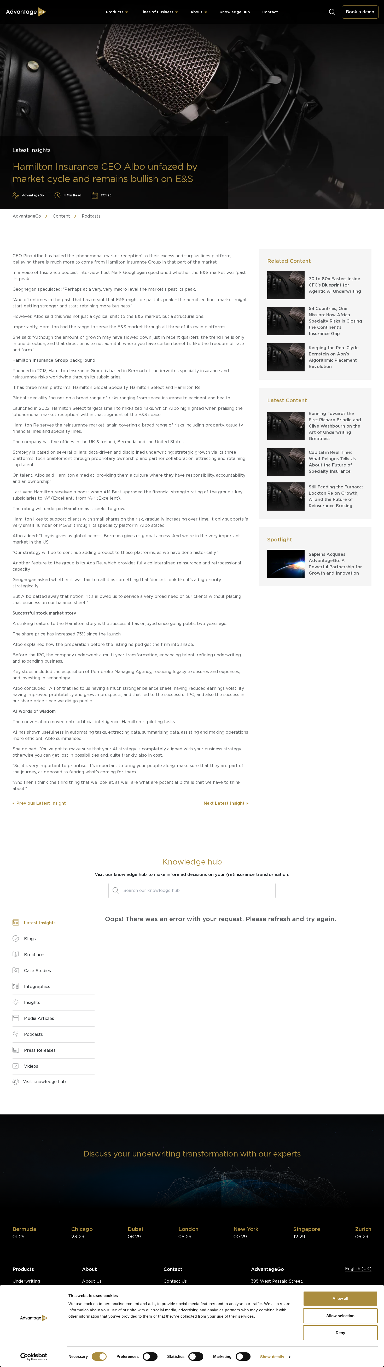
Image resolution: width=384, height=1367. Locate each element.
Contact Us (175, 1281)
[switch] (150, 1356)
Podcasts (91, 216)
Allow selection (340, 1315)
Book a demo (360, 11)
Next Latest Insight (224, 803)
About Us (92, 1281)
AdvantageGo (27, 216)
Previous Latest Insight (41, 803)
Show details (272, 1356)
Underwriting (26, 1281)
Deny (340, 1332)
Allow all (340, 1298)
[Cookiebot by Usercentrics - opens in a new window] (34, 1357)
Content (61, 216)
